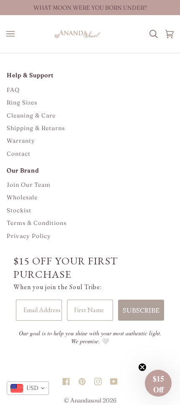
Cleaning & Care (31, 115)
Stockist (19, 210)
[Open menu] (12, 34)
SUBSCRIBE (141, 310)
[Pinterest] (82, 374)
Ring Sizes (22, 102)
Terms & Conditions (37, 223)
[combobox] (28, 388)
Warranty (21, 140)
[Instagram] (98, 374)
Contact (19, 153)
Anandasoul (85, 400)
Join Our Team (29, 184)
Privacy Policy (29, 236)
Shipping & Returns (36, 128)
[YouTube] (114, 374)
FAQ (13, 90)
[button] (158, 383)
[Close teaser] (142, 367)
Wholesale (22, 197)
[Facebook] (66, 374)
